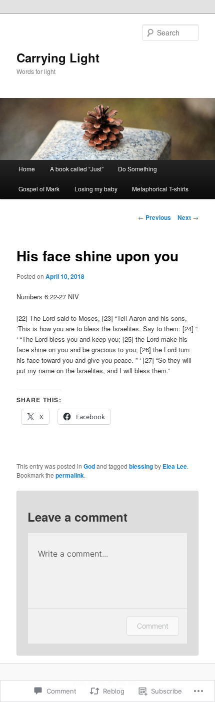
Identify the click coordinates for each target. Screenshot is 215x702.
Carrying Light (58, 57)
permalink (70, 475)
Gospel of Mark (39, 188)
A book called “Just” (77, 168)
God (89, 466)
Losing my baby (96, 188)
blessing (141, 466)
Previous (154, 217)
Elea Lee (174, 466)
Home (26, 168)
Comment (152, 626)
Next (188, 217)
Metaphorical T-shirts (160, 188)
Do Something (137, 168)
